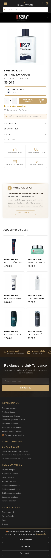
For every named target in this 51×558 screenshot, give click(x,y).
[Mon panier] (47, 3)
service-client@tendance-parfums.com (15, 451)
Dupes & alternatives (10, 497)
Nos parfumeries (8, 516)
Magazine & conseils (10, 474)
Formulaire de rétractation (11, 428)
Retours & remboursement (12, 432)
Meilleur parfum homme (11, 489)
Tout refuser (25, 546)
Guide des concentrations (11, 493)
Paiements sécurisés (10, 424)
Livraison (5, 524)
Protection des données (11, 416)
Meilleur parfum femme (10, 485)
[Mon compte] (43, 3)
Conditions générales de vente (13, 420)
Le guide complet (8, 470)
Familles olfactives (9, 481)
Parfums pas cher (9, 501)
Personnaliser (25, 553)
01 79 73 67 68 (10, 447)
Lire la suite (24, 213)
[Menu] (5, 3)
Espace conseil (8, 512)
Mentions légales (8, 412)
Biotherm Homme (14, 71)
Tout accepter (25, 540)
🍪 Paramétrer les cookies (13, 435)
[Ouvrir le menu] (47, 18)
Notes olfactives (8, 478)
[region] (25, 352)
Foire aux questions (9, 408)
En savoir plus (41, 534)
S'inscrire (25, 388)
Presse (4, 520)
